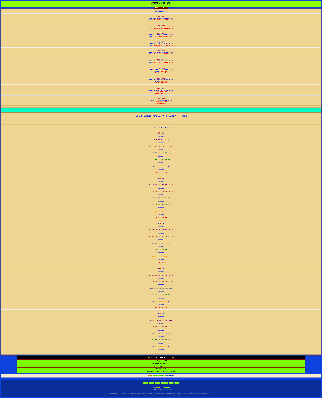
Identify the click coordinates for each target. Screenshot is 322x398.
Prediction (164, 382)
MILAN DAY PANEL (161, 366)
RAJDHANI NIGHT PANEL (161, 363)
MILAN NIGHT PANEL (161, 369)
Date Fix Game (169, 375)
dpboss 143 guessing (158, 375)
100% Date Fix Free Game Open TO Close (161, 371)
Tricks (157, 382)
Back (176, 382)
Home (150, 375)
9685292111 (167, 387)
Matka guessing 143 (161, 361)
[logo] (161, 4)
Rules (171, 382)
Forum (151, 382)
